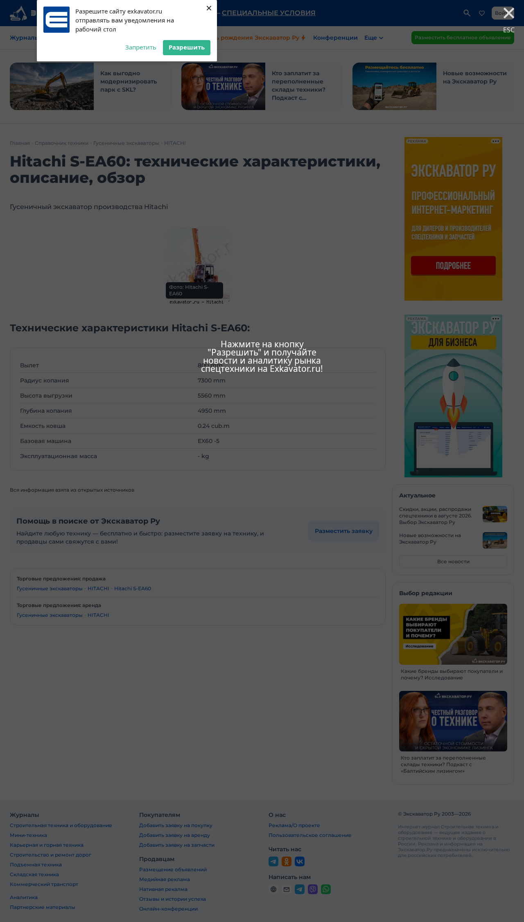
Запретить (140, 47)
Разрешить (187, 47)
